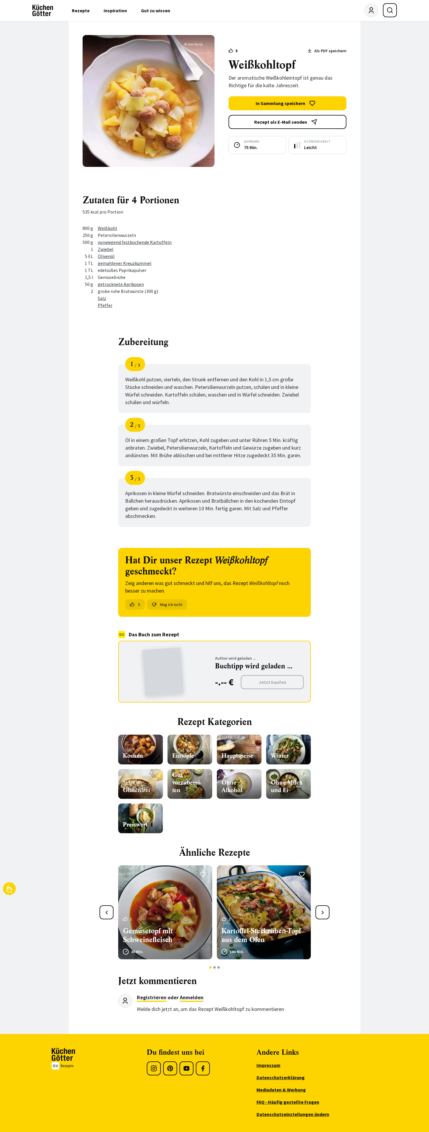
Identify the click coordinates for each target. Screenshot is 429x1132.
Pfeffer (105, 305)
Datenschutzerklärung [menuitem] (281, 1077)
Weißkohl (107, 228)
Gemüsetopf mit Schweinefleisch (148, 935)
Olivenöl (106, 256)
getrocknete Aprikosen (121, 284)
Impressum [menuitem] (268, 1065)
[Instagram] (154, 1068)
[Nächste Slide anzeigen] (322, 912)
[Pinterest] (170, 1068)
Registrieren (151, 997)
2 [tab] (215, 967)
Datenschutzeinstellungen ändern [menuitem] (293, 1114)
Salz (102, 298)
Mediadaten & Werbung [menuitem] (281, 1090)
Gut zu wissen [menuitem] (155, 10)
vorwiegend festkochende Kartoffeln (135, 242)
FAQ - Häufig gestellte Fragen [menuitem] (288, 1102)
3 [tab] (219, 967)
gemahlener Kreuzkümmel (124, 263)
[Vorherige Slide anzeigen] (107, 912)
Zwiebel (106, 249)
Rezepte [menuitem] (81, 10)
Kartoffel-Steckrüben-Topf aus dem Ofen (261, 935)
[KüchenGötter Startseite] (43, 10)
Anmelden (191, 997)
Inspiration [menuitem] (115, 10)
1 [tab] (211, 967)
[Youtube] (186, 1068)
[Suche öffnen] (390, 10)
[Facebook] (203, 1068)
